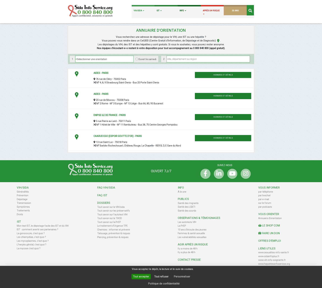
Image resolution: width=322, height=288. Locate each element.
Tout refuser (161, 276)
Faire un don (270, 233)
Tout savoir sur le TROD (109, 218)
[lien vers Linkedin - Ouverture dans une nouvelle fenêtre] (218, 174)
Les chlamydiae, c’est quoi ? (31, 237)
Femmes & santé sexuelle (191, 233)
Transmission (24, 203)
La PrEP (182, 225)
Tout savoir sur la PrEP (109, 222)
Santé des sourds (187, 210)
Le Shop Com (270, 225)
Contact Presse (189, 259)
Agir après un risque (193, 244)
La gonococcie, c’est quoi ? (31, 233)
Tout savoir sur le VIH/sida (111, 207)
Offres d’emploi (269, 240)
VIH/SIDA (138, 10)
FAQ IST (102, 195)
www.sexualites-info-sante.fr (273, 252)
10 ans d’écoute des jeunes (192, 229)
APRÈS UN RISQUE (211, 10)
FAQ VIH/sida (106, 187)
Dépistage (22, 199)
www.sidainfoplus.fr (268, 256)
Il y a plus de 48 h (186, 252)
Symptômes (23, 206)
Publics (183, 199)
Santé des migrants (188, 203)
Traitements (23, 210)
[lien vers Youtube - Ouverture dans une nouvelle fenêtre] (231, 174)
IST (158, 10)
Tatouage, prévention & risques (113, 233)
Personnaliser (182, 276)
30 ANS (235, 10)
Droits (20, 214)
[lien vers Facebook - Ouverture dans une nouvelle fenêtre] (204, 174)
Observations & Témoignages (199, 218)
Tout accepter (141, 276)
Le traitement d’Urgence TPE (112, 225)
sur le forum (264, 203)
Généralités (23, 191)
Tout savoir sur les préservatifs (113, 210)
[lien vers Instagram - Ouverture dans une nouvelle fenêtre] (245, 174)
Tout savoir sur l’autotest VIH (112, 214)
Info (181, 187)
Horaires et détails (223, 75)
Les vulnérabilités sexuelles (192, 237)
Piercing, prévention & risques (112, 237)
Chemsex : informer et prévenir (113, 229)
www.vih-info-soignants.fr (272, 260)
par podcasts (265, 206)
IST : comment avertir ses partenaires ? (37, 229)
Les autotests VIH (187, 222)
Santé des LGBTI (186, 206)
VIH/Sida (23, 187)
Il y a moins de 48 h (188, 248)
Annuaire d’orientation (270, 218)
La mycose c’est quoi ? (28, 248)
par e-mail (263, 199)
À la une (182, 191)
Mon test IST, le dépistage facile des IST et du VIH (43, 225)
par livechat (264, 195)
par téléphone (265, 191)
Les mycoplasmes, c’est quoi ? (33, 241)
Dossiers (103, 202)
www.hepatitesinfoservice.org (274, 264)
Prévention (22, 195)
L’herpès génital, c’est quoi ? (31, 244)
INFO (182, 10)
